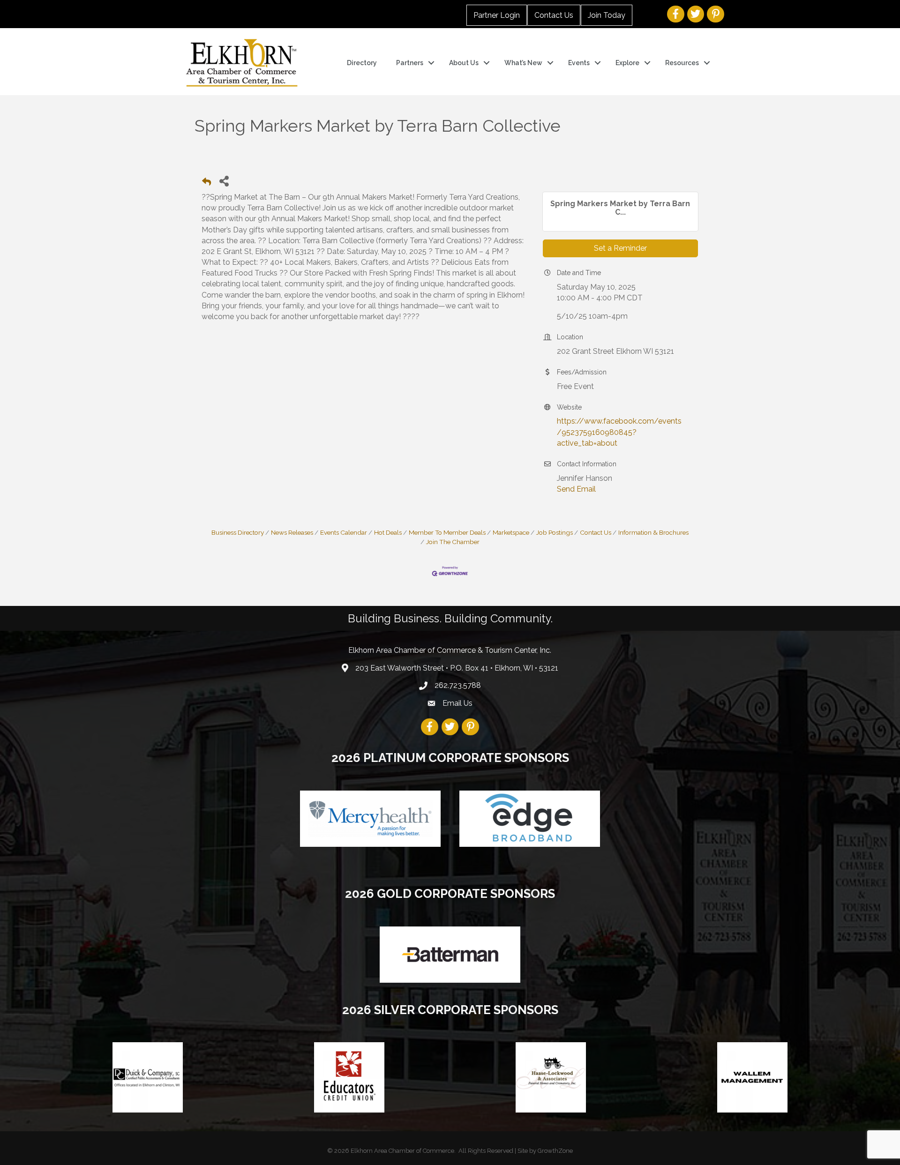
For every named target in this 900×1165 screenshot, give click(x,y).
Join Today (606, 15)
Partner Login (496, 15)
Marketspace (511, 532)
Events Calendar (343, 532)
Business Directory (237, 532)
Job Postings (554, 532)
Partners (409, 63)
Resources (682, 63)
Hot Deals (388, 532)
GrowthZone (555, 1150)
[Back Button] (206, 183)
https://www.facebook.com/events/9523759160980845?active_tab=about (619, 432)
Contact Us (553, 15)
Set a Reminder (620, 248)
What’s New (523, 63)
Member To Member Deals (447, 532)
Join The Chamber (453, 541)
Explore (627, 63)
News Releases (292, 532)
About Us (464, 63)
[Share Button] (223, 180)
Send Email (576, 489)
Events (579, 63)
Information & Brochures (653, 532)
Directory (362, 63)
